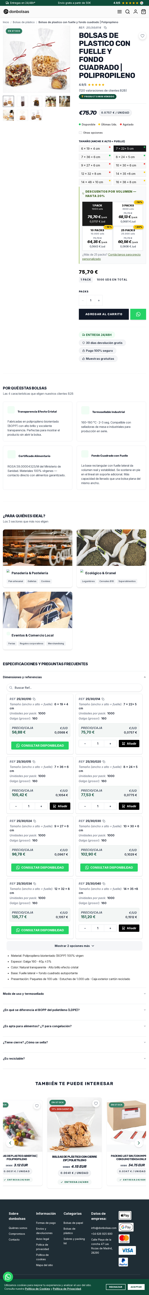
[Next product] (138, 1143)
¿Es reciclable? (14, 1058)
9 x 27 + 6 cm (90, 165)
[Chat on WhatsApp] (8, 1277)
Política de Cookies (37, 1288)
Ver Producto (16, 1129)
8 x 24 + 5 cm (125, 157)
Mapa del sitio (44, 1265)
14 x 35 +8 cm (125, 174)
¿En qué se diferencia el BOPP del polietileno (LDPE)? (41, 1010)
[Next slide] (63, 59)
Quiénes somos (18, 1227)
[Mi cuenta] (135, 11)
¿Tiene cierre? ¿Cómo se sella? (25, 1042)
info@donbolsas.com (103, 1227)
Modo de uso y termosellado (23, 994)
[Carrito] (143, 11)
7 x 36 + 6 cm (90, 157)
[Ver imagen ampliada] (64, 31)
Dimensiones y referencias (22, 677)
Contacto (14, 1239)
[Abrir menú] (119, 11)
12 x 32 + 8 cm (91, 174)
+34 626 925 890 (101, 1233)
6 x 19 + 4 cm (90, 148)
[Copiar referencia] (105, 27)
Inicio (6, 22)
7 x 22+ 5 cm (125, 148)
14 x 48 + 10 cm (92, 182)
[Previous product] (10, 1143)
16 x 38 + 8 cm (126, 182)
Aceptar (136, 1287)
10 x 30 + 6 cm (126, 165)
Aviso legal (42, 1238)
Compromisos (17, 1233)
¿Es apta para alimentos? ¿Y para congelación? (37, 1026)
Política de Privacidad (67, 1288)
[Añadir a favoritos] (142, 36)
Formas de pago (46, 1222)
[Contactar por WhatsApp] (138, 314)
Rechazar (115, 1287)
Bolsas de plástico (24, 22)
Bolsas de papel (73, 1222)
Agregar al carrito (103, 314)
